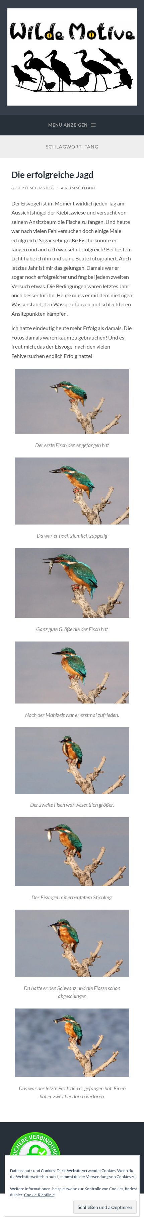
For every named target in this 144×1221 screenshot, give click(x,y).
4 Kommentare (78, 187)
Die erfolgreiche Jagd (52, 174)
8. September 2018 (32, 187)
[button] (71, 410)
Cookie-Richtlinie (39, 1194)
